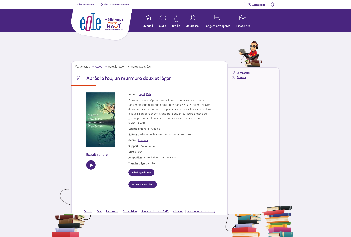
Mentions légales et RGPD (155, 211)
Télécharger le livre (141, 172)
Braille (176, 26)
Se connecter (243, 72)
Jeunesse (192, 26)
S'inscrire (241, 77)
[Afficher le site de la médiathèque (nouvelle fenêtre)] (114, 29)
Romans (143, 140)
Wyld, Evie (145, 94)
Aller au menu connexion (116, 4)
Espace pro (243, 26)
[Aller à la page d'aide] (273, 4)
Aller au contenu (85, 4)
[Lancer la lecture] (91, 165)
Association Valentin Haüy (201, 211)
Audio (162, 26)
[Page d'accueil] (90, 30)
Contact (88, 211)
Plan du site (112, 211)
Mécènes (178, 211)
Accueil (99, 66)
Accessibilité (130, 211)
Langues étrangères (217, 26)
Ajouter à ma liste (144, 184)
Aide (99, 211)
